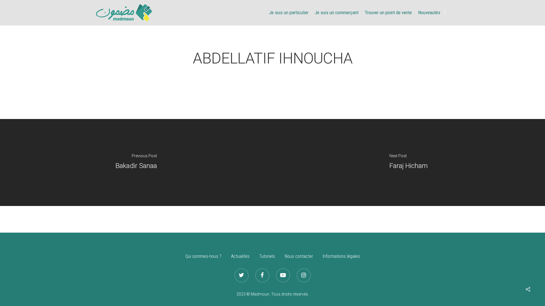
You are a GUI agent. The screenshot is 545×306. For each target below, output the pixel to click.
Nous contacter (299, 256)
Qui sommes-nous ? (203, 256)
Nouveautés (429, 12)
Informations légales (341, 256)
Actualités (240, 256)
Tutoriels (267, 256)
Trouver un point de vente (388, 12)
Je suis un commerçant (337, 12)
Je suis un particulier (289, 12)
